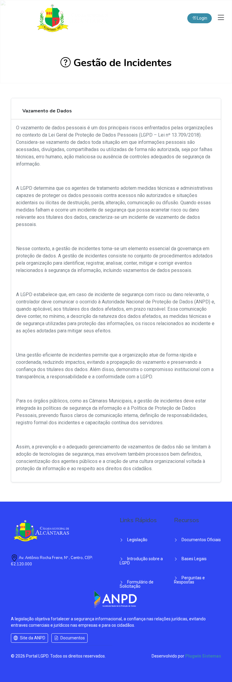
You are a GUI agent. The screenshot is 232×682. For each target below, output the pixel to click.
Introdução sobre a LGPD (141, 561)
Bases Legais (194, 559)
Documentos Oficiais (201, 540)
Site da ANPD (32, 637)
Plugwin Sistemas (203, 656)
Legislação (136, 540)
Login (201, 18)
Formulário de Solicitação (136, 584)
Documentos (72, 637)
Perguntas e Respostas (189, 580)
